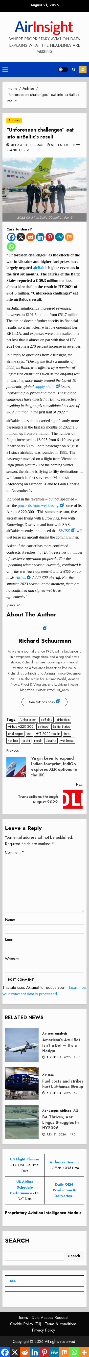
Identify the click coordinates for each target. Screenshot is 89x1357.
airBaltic (40, 268)
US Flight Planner (24, 1159)
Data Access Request (50, 1317)
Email (9, 939)
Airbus (21, 577)
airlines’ (43, 726)
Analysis (61, 1034)
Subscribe (83, 69)
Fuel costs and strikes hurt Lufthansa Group (63, 1083)
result (38, 740)
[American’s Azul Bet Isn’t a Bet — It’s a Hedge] (22, 1045)
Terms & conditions (61, 1324)
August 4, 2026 (58, 1058)
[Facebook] (11, 237)
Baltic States (61, 726)
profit (26, 740)
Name (10, 920)
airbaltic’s (62, 719)
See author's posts (42, 702)
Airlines (14, 120)
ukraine (51, 740)
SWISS (64, 531)
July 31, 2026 (56, 1135)
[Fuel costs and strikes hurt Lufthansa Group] (22, 1083)
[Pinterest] (49, 237)
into (66, 733)
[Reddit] (30, 237)
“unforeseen (28, 719)
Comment (14, 852)
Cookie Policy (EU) (25, 1324)
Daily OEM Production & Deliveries (64, 1190)
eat (29, 733)
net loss (13, 740)
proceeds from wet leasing (38, 505)
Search (17, 1240)
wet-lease (66, 740)
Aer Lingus (50, 1111)
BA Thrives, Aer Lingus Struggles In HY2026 (60, 1122)
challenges (15, 733)
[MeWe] (59, 237)
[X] (21, 237)
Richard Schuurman (27, 145)
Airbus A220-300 (21, 726)
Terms (23, 1317)
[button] (5, 69)
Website (12, 959)
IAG (75, 1111)
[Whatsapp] (11, 246)
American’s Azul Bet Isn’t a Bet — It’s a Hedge (61, 1045)
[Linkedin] (40, 237)
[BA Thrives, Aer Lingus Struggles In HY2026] (22, 1122)
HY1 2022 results (48, 733)
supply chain (44, 386)
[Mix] (69, 237)
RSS (13, 1280)
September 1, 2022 (65, 145)
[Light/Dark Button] (63, 69)
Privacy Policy (43, 1330)
